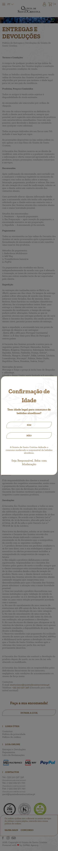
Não (29, 435)
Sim (29, 424)
